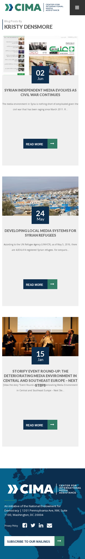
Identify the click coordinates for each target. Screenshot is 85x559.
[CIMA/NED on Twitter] (31, 525)
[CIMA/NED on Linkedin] (39, 525)
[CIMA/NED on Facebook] (23, 525)
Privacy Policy (11, 525)
